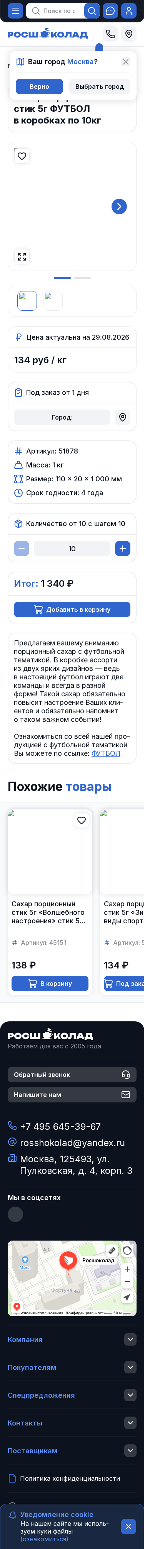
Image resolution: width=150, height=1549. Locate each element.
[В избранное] (22, 156)
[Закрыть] (125, 61)
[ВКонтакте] (15, 1214)
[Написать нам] (110, 11)
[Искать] (92, 11)
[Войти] (129, 11)
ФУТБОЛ (106, 753)
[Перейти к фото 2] (82, 278)
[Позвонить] (110, 34)
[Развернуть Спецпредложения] (130, 1395)
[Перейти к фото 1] (62, 278)
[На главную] (48, 34)
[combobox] (59, 11)
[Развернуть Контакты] (130, 1423)
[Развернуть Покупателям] (130, 1367)
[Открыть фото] (22, 256)
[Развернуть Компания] (130, 1339)
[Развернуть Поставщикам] (130, 1450)
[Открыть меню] (15, 11)
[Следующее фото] (119, 206)
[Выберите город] (129, 34)
